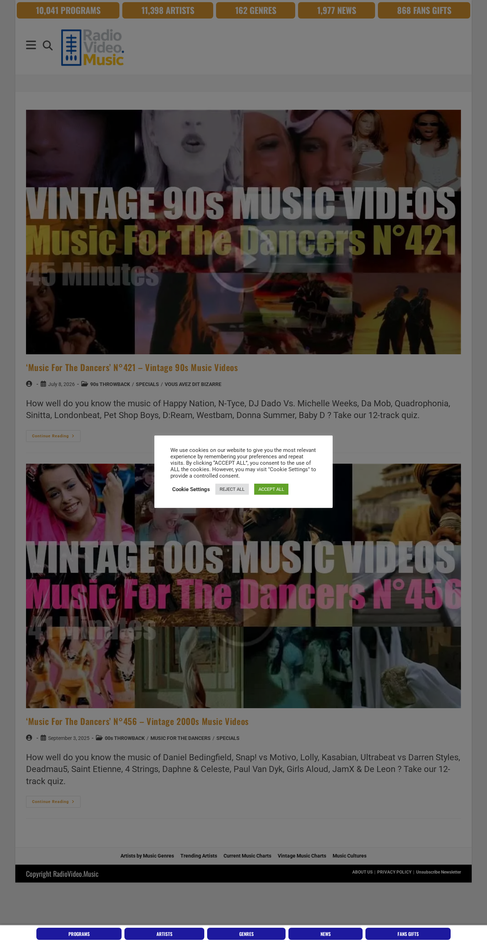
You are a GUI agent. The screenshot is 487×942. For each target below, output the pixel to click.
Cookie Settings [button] (191, 489)
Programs (79, 933)
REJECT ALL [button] (232, 489)
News (326, 933)
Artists (165, 933)
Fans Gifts (408, 933)
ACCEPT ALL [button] (271, 489)
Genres (246, 933)
